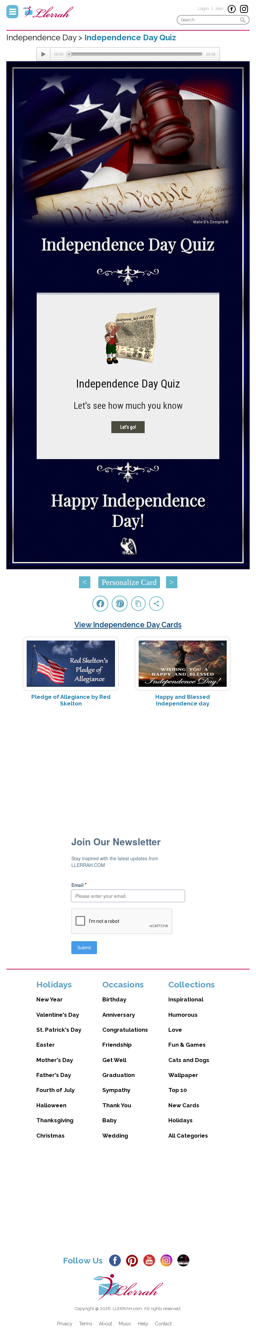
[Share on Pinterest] (120, 604)
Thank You (116, 1105)
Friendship (117, 1044)
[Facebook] (117, 1260)
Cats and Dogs (188, 1060)
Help (143, 1323)
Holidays (180, 1120)
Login (203, 8)
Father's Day (53, 1075)
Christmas (50, 1135)
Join (219, 8)
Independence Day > (45, 37)
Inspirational (185, 999)
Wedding (115, 1135)
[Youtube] (151, 1260)
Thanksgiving (54, 1120)
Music (125, 1323)
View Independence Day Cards (128, 624)
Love (175, 1029)
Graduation (118, 1075)
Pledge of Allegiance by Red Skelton (71, 700)
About (105, 1323)
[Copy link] (138, 603)
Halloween (51, 1105)
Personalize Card (129, 582)
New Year (49, 999)
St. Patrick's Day (58, 1029)
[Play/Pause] (43, 54)
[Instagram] (168, 1260)
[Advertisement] (128, 765)
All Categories (188, 1135)
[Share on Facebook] (100, 604)
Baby (109, 1120)
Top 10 (177, 1090)
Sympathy (116, 1090)
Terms (85, 1323)
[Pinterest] (134, 1260)
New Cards (183, 1105)
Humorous (183, 1014)
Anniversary (118, 1014)
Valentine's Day (57, 1014)
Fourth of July (55, 1090)
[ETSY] (185, 1260)
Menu (12, 11)
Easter (45, 1044)
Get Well (114, 1060)
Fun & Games (187, 1044)
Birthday (114, 999)
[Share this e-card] (156, 603)
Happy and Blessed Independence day (182, 700)
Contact (163, 1323)
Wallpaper (183, 1075)
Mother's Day (54, 1060)
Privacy (64, 1323)
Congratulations (125, 1029)
